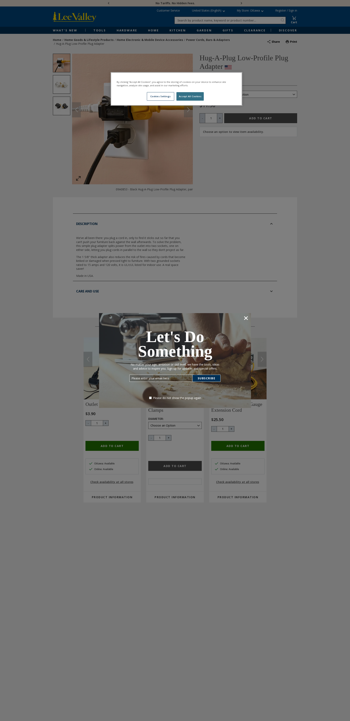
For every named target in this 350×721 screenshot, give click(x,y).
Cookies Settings (160, 96)
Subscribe (207, 378)
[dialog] (175, 360)
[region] (176, 89)
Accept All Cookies (190, 96)
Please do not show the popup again (177, 398)
